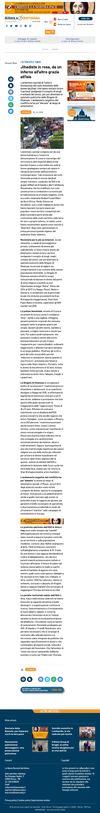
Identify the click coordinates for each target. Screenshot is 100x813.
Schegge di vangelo (27, 38)
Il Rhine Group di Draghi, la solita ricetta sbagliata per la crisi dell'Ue (63, 746)
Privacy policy (11, 800)
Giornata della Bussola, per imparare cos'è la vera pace (16, 731)
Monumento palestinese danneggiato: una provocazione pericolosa (14, 747)
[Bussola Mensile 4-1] (81, 68)
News (63, 19)
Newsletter (86, 24)
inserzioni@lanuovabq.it (15, 792)
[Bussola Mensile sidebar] (81, 91)
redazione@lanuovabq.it (15, 787)
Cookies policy (24, 800)
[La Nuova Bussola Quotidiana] (22, 19)
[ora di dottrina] (81, 113)
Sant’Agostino (72, 38)
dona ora (85, 18)
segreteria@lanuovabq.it (15, 789)
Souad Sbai (11, 63)
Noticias (64, 24)
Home (46, 49)
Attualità (55, 49)
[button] (50, 32)
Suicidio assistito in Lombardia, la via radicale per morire (62, 731)
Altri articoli (49, 711)
